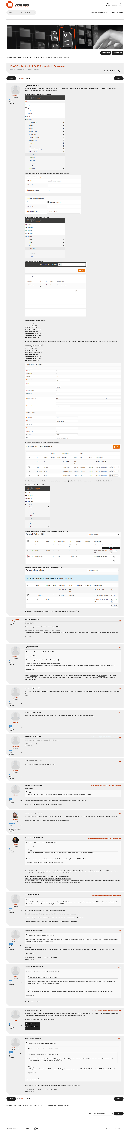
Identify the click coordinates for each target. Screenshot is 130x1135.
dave (15, 904)
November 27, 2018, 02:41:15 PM (33, 813)
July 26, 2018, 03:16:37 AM (32, 86)
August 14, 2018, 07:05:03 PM (33, 688)
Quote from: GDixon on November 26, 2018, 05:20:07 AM (42, 842)
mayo (15, 976)
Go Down (11, 78)
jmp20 (16, 698)
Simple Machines (21, 1128)
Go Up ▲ (121, 1128)
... (26, 78)
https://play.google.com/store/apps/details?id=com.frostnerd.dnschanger (48, 878)
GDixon (15, 795)
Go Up (11, 1098)
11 (27, 78)
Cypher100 (15, 95)
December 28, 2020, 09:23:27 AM (34, 930)
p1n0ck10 (15, 844)
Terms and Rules (114, 1128)
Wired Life (15, 746)
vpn (15, 1020)
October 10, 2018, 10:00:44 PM (33, 761)
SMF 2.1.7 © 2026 (11, 1128)
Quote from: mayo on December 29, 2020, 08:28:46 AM (42, 1043)
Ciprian (15, 819)
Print (118, 78)
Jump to (88, 1113)
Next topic (117, 71)
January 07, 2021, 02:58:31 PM (33, 1038)
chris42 (15, 722)
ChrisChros (15, 940)
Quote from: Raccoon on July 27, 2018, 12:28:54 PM (41, 651)
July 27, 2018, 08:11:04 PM (32, 647)
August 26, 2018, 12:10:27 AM (33, 712)
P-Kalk (15, 770)
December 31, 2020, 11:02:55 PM (33, 1010)
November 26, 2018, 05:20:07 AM (34, 785)
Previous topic (108, 71)
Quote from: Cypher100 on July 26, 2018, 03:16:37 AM (41, 935)
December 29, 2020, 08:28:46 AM (34, 966)
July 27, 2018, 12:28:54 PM (32, 619)
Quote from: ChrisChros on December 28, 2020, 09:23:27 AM (43, 971)
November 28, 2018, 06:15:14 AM (34, 838)
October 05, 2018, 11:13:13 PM (33, 736)
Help (107, 1128)
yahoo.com (33, 675)
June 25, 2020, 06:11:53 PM (32, 895)
